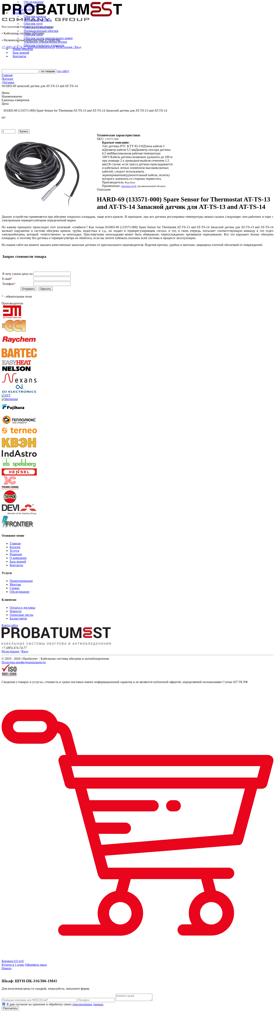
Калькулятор (18, 618)
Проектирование (21, 581)
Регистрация (10, 651)
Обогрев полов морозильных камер (48, 38)
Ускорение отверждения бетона (45, 41)
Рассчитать (10, 1008)
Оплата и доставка (22, 607)
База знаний (18, 561)
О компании (18, 558)
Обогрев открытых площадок (44, 45)
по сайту (63, 71)
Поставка (30, 5)
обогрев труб (128, 186)
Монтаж (15, 584)
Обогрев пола (33, 34)
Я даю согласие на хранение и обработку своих (54, 1004)
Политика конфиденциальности (24, 662)
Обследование (33, 2)
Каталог (15, 547)
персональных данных (87, 1004)
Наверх (7, 968)
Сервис (15, 588)
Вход (24, 651)
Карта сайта (10, 625)
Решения (16, 554)
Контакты (16, 565)
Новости (16, 611)
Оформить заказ (36, 964)
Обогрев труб (33, 23)
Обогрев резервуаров (38, 27)
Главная (15, 543)
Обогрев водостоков (38, 20)
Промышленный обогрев (41, 31)
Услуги (14, 550)
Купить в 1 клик (13, 964)
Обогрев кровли (35, 16)
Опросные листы (21, 614)
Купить (24, 131)
